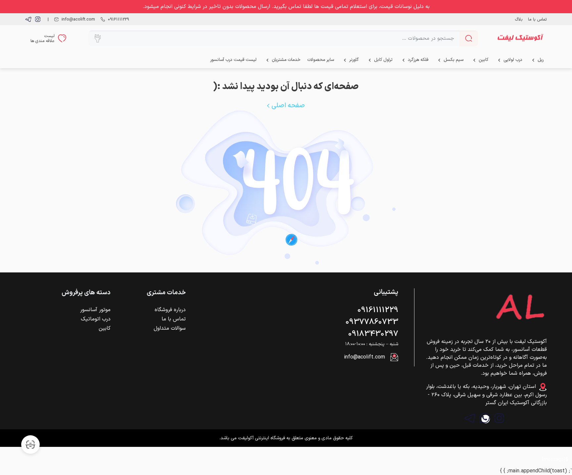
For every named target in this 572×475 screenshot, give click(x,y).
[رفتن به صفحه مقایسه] (30, 444)
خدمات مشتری (166, 293)
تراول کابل (383, 59)
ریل (541, 59)
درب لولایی (512, 59)
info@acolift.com (364, 357)
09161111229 (378, 310)
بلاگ (519, 19)
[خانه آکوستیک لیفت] (520, 38)
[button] (97, 38)
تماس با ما (537, 19)
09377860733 (372, 322)
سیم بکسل (453, 59)
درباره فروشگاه (170, 310)
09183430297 (373, 334)
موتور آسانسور (95, 310)
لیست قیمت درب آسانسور (233, 59)
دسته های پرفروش (86, 293)
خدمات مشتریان (286, 59)
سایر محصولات (320, 59)
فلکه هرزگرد (418, 59)
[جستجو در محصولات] (468, 38)
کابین (483, 59)
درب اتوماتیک (96, 319)
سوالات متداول (170, 328)
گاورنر (354, 59)
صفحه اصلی (287, 106)
